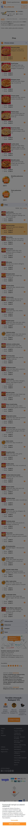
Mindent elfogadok (14, 823)
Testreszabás (14, 820)
